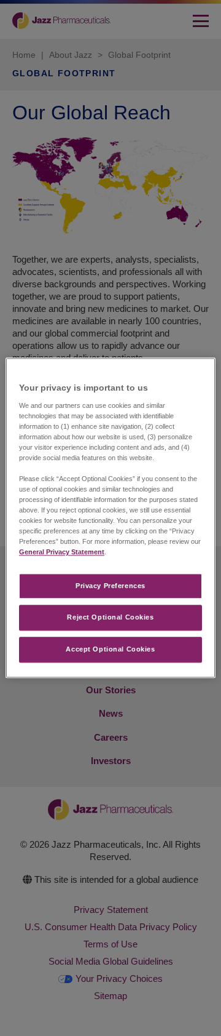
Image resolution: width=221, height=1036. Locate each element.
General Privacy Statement (61, 552)
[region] (110, 517)
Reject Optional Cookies (110, 617)
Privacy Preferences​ (110, 585)
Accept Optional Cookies (110, 649)
